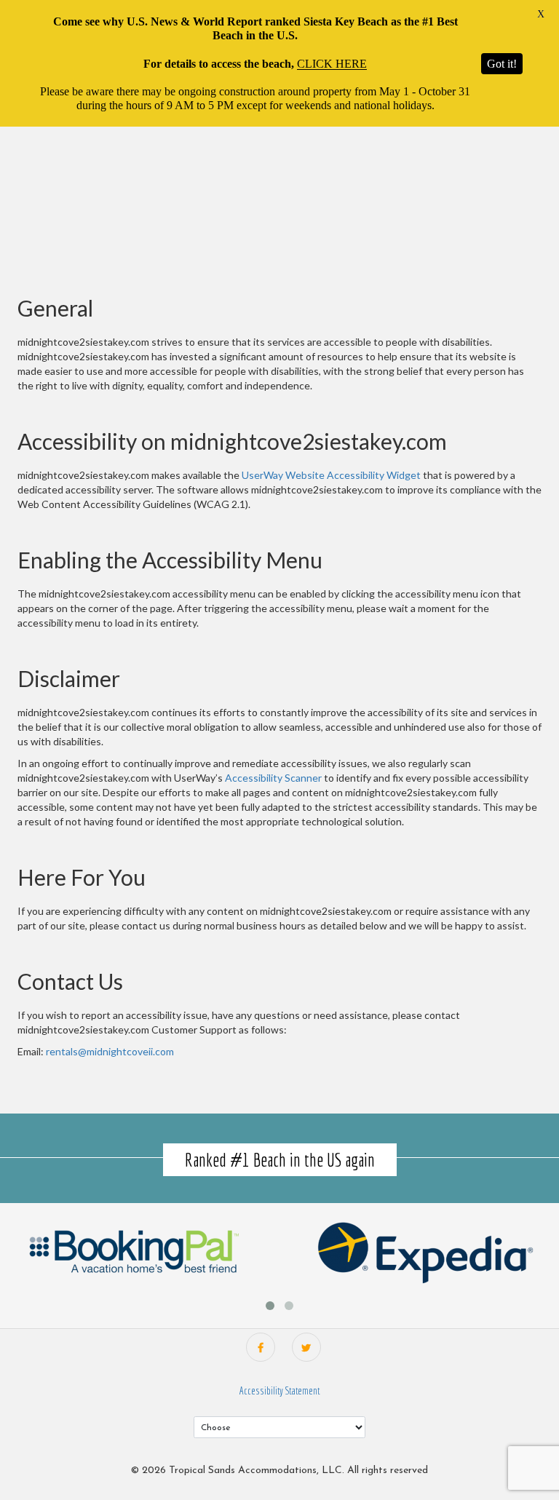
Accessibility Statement (279, 1391)
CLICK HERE (332, 63)
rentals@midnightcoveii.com (110, 1051)
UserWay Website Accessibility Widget (331, 475)
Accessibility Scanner (273, 777)
